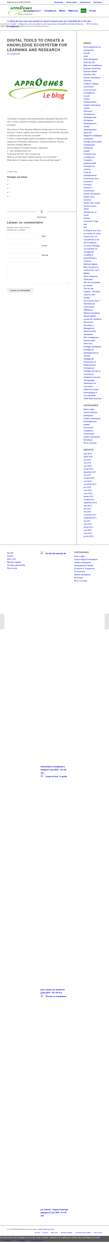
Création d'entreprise (92, 418)
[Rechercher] (99, 10)
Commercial (88, 86)
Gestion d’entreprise (92, 193)
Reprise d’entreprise (92, 313)
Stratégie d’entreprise (92, 346)
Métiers (87, 273)
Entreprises (59, 2)
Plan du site (88, 288)
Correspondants (90, 101)
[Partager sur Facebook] (10, 180)
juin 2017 (87, 475)
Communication (90, 89)
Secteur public (71, 2)
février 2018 (88, 468)
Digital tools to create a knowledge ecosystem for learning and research (37, 44)
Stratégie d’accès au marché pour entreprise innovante (92, 374)
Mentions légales (91, 264)
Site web (45, 255)
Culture (86, 108)
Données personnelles (93, 141)
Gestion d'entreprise (92, 436)
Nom (44, 236)
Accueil (87, 53)
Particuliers (98, 2)
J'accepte (7, 1240)
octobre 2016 (89, 478)
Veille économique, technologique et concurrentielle (91, 392)
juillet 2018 (88, 456)
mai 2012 (87, 511)
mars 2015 (88, 493)
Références (88, 309)
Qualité (86, 297)
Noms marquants (91, 276)
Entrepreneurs (85, 2)
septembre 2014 (90, 502)
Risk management (91, 337)
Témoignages (89, 380)
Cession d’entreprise (92, 77)
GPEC (86, 208)
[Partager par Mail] (10, 196)
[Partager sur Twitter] (10, 184)
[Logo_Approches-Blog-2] (38, 89)
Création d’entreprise (92, 105)
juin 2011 (87, 520)
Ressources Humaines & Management (89, 325)
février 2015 (88, 496)
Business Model (90, 71)
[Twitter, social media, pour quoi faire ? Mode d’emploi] (2, 621)
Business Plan (90, 74)
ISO (85, 227)
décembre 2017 (90, 472)
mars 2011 (88, 523)
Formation (88, 184)
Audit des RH (89, 62)
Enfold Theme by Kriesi (46, 1229)
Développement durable (83, 565)
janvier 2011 (89, 527)
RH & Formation (13, 54)
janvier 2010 (89, 536)
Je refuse (21, 1240)
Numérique (88, 439)
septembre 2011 (90, 517)
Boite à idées (89, 409)
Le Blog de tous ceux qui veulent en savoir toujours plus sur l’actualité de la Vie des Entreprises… (92, 236)
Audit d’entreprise (91, 59)
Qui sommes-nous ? (92, 300)
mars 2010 (88, 533)
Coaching (87, 80)
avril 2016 (88, 481)
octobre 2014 (89, 499)
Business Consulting (92, 68)
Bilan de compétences (93, 65)
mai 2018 (87, 462)
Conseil (87, 95)
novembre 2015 (90, 484)
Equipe (86, 150)
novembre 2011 (90, 514)
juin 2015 (87, 487)
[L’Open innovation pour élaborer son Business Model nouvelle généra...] (107, 621)
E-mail (45, 245)
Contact (87, 98)
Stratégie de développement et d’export (91, 352)
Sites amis (88, 343)
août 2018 (88, 453)
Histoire (87, 218)
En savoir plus (37, 1240)
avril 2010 (88, 530)
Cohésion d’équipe (91, 83)
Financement (89, 433)
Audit (86, 56)
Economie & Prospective (84, 568)
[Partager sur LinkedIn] (10, 192)
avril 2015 (88, 490)
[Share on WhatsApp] (10, 188)
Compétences (89, 92)
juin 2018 (87, 459)
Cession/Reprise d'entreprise (86, 559)
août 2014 (88, 505)
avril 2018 (88, 465)
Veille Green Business (93, 398)
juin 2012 (87, 508)
